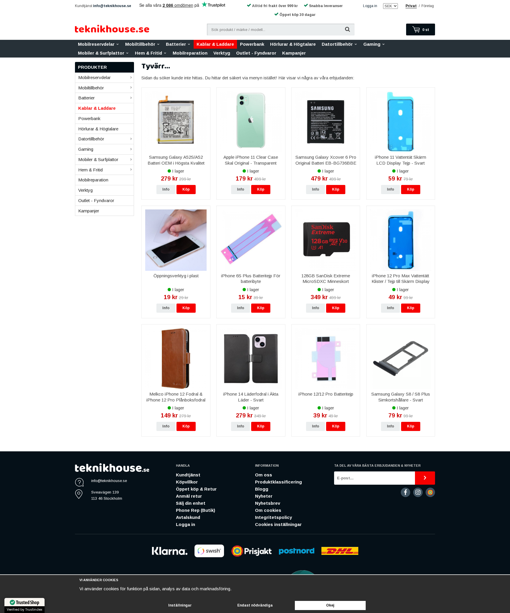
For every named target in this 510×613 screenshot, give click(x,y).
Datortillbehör (337, 44)
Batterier (176, 44)
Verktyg (221, 52)
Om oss (263, 474)
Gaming (371, 44)
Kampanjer (294, 52)
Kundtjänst (188, 474)
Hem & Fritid (148, 52)
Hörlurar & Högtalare (293, 44)
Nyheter (263, 496)
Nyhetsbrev (267, 503)
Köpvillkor (187, 481)
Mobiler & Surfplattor (101, 52)
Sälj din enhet (190, 503)
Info (165, 189)
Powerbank (252, 44)
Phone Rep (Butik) (195, 510)
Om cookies (268, 510)
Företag (427, 6)
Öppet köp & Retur (196, 488)
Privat (411, 6)
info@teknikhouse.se (112, 6)
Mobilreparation (190, 52)
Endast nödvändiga (255, 605)
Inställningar (180, 605)
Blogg (261, 488)
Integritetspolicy (273, 517)
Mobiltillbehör (140, 44)
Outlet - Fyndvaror (256, 52)
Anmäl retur (189, 496)
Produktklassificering (278, 481)
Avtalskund (188, 517)
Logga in (370, 6)
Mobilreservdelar (96, 44)
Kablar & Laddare (215, 44)
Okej (330, 605)
